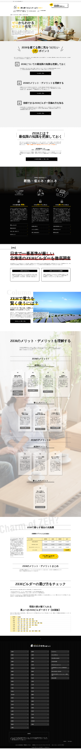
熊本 (27, 630)
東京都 (12, 691)
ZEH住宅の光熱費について (33, 390)
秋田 (24, 618)
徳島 (19, 628)
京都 (24, 624)
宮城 (27, 618)
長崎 (24, 630)
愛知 (41, 622)
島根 (21, 626)
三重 (19, 624)
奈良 (33, 624)
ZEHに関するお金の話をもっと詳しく (48, 556)
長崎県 (32, 707)
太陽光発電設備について (57, 226)
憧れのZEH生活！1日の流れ (56, 671)
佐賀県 (32, 704)
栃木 (21, 620)
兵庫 (30, 624)
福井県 (12, 707)
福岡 (19, 630)
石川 (24, 622)
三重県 (12, 727)
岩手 (21, 618)
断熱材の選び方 (13, 228)
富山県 (12, 701)
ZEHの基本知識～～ (19, 204)
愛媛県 (32, 694)
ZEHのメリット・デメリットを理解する (40, 340)
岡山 (24, 626)
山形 (30, 618)
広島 (27, 626)
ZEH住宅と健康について (25, 427)
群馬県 (12, 681)
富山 (21, 622)
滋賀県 (32, 651)
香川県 (32, 691)
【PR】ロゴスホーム (24, 270)
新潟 (19, 622)
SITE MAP (69, 741)
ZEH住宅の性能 (43, 10)
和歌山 (36, 624)
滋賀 (21, 624)
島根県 (32, 674)
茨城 (19, 620)
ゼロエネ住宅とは (55, 654)
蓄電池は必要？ (56, 232)
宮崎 (33, 630)
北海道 (19, 616)
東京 (36, 620)
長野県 (12, 714)
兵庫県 (32, 661)
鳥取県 (32, 671)
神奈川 (33, 620)
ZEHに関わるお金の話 (55, 658)
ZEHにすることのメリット (56, 664)
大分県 (32, 714)
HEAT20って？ (13, 234)
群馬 (24, 620)
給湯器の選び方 (34, 226)
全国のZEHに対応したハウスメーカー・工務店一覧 (60, 675)
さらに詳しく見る (40, 73)
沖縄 (39, 630)
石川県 (12, 704)
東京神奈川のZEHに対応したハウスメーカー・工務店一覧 (21, 11)
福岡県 (32, 701)
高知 (27, 628)
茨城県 (12, 674)
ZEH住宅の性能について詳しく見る (41, 159)
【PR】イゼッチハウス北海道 (55, 270)
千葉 (30, 620)
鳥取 (19, 626)
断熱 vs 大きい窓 (13, 225)
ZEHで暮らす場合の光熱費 (40, 527)
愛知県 (12, 724)
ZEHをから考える (40, 204)
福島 (33, 618)
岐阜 (36, 622)
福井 (27, 622)
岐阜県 (12, 717)
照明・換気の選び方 (35, 232)
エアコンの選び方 (35, 229)
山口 (30, 626)
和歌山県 (32, 668)
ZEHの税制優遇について (18, 394)
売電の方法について (57, 229)
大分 (30, 630)
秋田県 (12, 664)
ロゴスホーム (54, 651)
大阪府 (32, 658)
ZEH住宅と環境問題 (55, 427)
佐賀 (21, 630)
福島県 (12, 671)
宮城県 (12, 661)
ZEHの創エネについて (48, 391)
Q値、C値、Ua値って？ (14, 231)
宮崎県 (32, 717)
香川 (21, 628)
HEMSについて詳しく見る (20, 321)
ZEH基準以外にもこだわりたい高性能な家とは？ (59, 668)
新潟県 (12, 697)
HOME (65, 741)
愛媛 (24, 628)
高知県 (32, 697)
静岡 (38, 622)
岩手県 (12, 658)
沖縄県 (32, 724)
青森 (19, 618)
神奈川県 (12, 694)
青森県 (12, 654)
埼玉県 (12, 684)
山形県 (12, 668)
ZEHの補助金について (18, 391)
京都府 (32, 654)
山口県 (32, 684)
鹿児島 (36, 630)
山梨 (30, 622)
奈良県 (32, 664)
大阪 (27, 624)
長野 (33, 622)
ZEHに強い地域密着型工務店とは (59, 6)
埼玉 (27, 620)
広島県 (32, 681)
